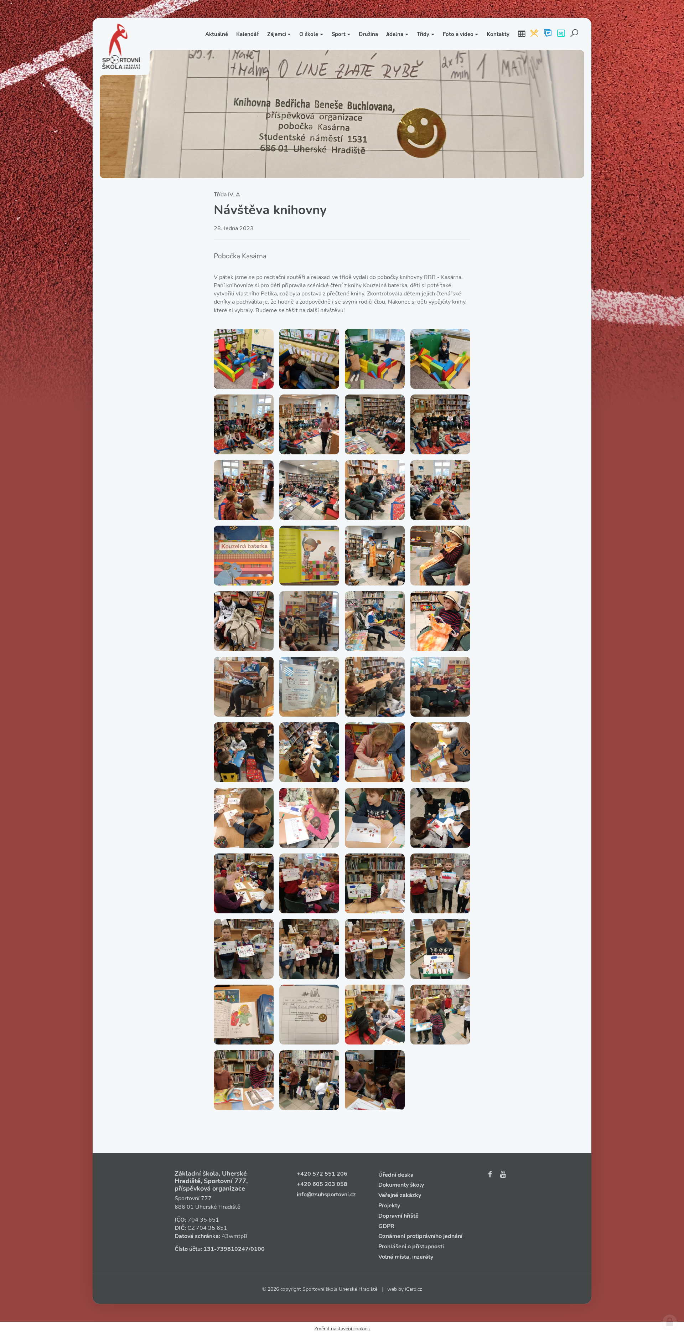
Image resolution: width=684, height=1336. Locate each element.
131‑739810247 (226, 1249)
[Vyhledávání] (574, 33)
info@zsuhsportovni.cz (326, 1194)
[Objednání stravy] (534, 33)
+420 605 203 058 (322, 1184)
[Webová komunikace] (548, 33)
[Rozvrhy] (521, 34)
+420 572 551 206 (322, 1174)
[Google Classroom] (561, 33)
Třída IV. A (227, 194)
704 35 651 (203, 1220)
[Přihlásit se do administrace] (670, 1322)
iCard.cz (413, 1289)
